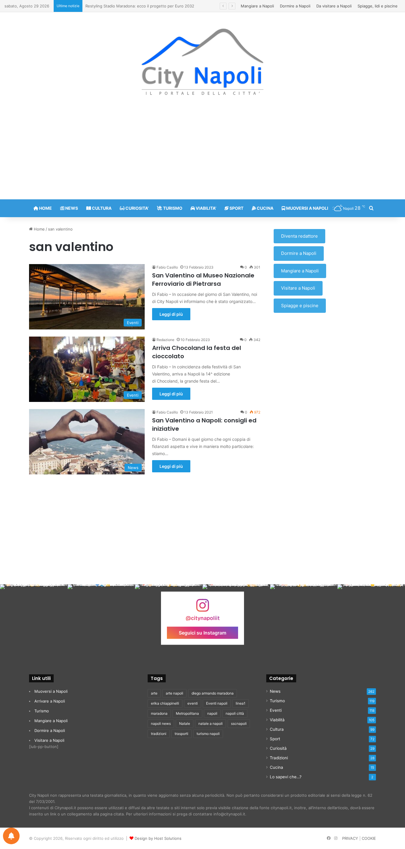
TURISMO (172, 208)
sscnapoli (239, 723)
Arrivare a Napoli (49, 701)
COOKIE (369, 838)
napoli (212, 713)
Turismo (41, 710)
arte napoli (174, 693)
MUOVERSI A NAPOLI (306, 208)
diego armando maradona (213, 693)
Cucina (276, 767)
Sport (275, 738)
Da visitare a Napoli (334, 6)
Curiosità (278, 748)
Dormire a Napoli (295, 6)
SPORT (236, 208)
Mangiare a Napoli (257, 6)
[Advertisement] (202, 151)
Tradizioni (279, 757)
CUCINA (264, 208)
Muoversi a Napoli (51, 691)
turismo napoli (208, 733)
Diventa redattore (299, 236)
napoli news (161, 723)
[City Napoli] (202, 61)
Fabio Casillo (167, 267)
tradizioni (158, 733)
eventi (192, 703)
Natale (184, 723)
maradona (159, 713)
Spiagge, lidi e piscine (378, 6)
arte (154, 693)
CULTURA (101, 208)
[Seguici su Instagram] (202, 608)
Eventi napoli (216, 703)
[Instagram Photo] (34, 618)
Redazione (165, 339)
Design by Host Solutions (158, 838)
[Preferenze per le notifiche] (11, 836)
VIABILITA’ (205, 208)
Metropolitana (187, 713)
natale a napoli (210, 723)
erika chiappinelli (165, 703)
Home (39, 229)
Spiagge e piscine (299, 305)
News (275, 691)
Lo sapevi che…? (286, 776)
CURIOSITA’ (137, 208)
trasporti (181, 733)
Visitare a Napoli (298, 288)
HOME (45, 208)
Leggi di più (171, 314)
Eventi (276, 710)
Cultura (277, 729)
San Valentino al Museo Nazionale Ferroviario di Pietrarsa (203, 279)
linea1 (240, 703)
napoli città (235, 713)
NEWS (71, 208)
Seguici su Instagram (202, 633)
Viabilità (277, 719)
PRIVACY (350, 838)
